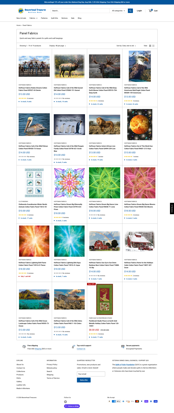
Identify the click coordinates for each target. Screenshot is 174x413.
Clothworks (23, 201)
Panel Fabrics (27, 25)
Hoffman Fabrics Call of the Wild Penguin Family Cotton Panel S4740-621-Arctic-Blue (69, 148)
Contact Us (81, 349)
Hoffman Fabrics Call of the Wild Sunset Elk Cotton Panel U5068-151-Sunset (68, 89)
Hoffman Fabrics (25, 85)
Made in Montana (23, 388)
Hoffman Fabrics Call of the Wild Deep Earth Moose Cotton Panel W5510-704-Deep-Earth (103, 90)
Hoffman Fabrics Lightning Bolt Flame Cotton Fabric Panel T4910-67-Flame (32, 264)
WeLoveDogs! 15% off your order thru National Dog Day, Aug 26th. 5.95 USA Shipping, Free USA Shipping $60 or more (87, 2)
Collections (21, 371)
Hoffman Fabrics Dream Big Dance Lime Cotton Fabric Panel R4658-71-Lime (103, 205)
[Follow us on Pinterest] (65, 401)
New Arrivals (21, 18)
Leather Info (21, 385)
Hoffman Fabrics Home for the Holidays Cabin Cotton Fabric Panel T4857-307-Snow (138, 265)
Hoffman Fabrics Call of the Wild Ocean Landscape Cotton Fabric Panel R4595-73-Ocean (34, 323)
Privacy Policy (52, 365)
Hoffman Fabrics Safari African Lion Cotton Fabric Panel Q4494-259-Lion (102, 147)
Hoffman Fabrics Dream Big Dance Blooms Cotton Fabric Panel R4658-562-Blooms (139, 205)
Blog (79, 18)
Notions (65, 18)
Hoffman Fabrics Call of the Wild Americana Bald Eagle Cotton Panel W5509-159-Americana (137, 90)
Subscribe (84, 380)
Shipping (38, 349)
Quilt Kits (54, 18)
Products (20, 375)
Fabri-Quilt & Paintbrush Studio (100, 318)
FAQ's (19, 378)
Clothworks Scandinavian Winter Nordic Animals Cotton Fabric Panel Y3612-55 (33, 205)
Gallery (19, 382)
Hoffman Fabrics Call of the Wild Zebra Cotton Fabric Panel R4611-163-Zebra (68, 322)
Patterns (44, 18)
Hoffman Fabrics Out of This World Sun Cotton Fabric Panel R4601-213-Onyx (138, 147)
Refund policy (52, 368)
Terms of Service (53, 378)
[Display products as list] (153, 46)
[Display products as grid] (150, 46)
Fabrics (32, 18)
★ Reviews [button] (172, 208)
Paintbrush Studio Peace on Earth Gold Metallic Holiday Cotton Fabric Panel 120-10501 (104, 323)
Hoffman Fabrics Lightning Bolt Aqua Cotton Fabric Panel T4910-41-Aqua (67, 264)
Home (19, 25)
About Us (20, 365)
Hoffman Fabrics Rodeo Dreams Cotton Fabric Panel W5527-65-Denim (33, 89)
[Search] (130, 10)
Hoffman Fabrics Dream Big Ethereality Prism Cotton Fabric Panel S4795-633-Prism (68, 206)
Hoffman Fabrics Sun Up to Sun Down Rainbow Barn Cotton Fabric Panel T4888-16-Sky (104, 265)
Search (49, 371)
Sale (72, 18)
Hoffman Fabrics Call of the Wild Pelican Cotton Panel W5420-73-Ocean (33, 147)
